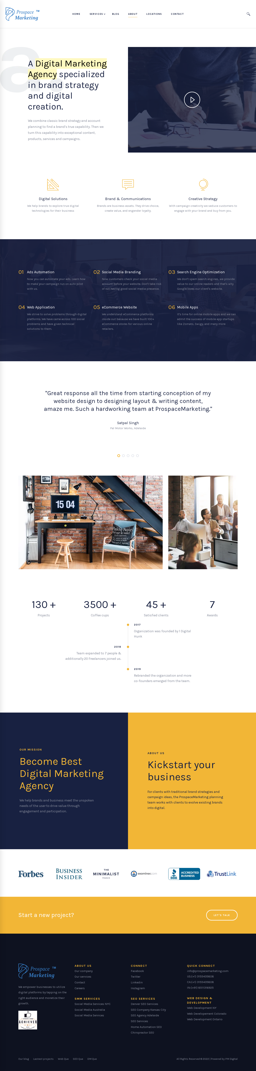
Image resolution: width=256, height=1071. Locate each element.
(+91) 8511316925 (202, 987)
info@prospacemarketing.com (207, 971)
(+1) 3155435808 (202, 976)
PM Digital (231, 1059)
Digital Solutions (53, 199)
